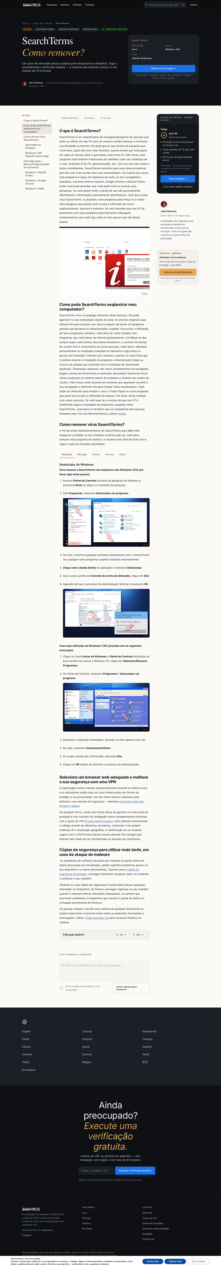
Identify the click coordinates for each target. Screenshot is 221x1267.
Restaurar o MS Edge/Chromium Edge (37, 155)
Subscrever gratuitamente (177, 272)
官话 (144, 1062)
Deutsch (87, 1039)
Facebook (26, 1235)
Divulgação (147, 1234)
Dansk (86, 1046)
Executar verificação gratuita (135, 1170)
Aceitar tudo (153, 1261)
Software (77, 4)
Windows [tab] (67, 454)
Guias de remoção (42, 23)
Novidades (52, 4)
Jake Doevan (36, 82)
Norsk (145, 1054)
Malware (65, 4)
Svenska (27, 1054)
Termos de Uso (149, 1218)
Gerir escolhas (198, 1261)
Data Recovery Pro (97, 917)
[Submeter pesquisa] (146, 5)
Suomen (87, 1054)
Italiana (26, 1046)
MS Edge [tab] (82, 454)
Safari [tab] (122, 454)
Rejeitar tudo (175, 1261)
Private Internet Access (99, 821)
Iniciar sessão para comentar (126, 988)
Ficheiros (89, 4)
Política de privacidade (152, 1223)
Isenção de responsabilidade (155, 1228)
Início (25, 23)
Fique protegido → (178, 178)
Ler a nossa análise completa (177, 186)
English (26, 1031)
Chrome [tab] (109, 454)
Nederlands (149, 1031)
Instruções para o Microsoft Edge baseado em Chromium (36, 164)
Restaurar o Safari (35, 188)
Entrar (193, 4)
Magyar (86, 1062)
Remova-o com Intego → (163, 68)
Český (25, 1062)
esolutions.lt (47, 1230)
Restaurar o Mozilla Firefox (35, 174)
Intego (122, 413)
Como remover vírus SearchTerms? (34, 138)
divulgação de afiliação (106, 1255)
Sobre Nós (147, 1213)
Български (28, 1069)
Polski (25, 1039)
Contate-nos (148, 1239)
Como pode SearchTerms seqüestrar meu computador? (37, 128)
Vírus (84, 1213)
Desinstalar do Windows (33, 146)
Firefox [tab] (96, 454)
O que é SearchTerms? (36, 120)
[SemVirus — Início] (32, 4)
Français (147, 1039)
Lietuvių (87, 1031)
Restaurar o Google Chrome (35, 182)
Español (147, 1046)
